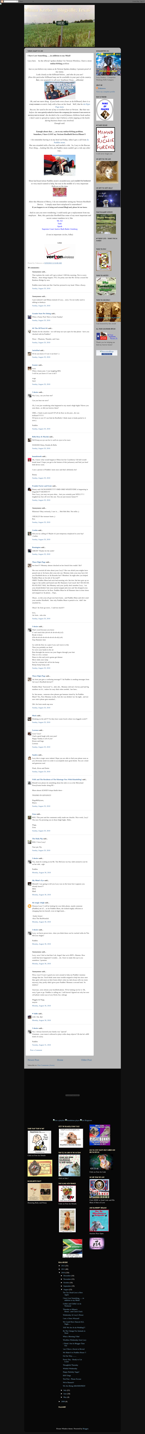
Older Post (86, 1060)
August (66, 1289)
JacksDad (36, 350)
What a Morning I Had (71, 1336)
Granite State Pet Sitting (41, 314)
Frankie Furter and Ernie (42, 486)
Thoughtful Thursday (70, 1365)
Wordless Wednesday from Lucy (74, 1340)
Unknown (102, 88)
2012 (63, 1266)
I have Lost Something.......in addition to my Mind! (73, 1299)
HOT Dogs (67, 1376)
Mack (34, 716)
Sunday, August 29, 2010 (41, 288)
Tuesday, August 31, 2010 (41, 1045)
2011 (63, 1269)
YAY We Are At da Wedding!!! (74, 1328)
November (67, 1279)
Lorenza (35, 730)
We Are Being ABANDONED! (74, 1386)
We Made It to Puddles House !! (74, 1352)
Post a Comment (36, 1050)
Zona (34, 814)
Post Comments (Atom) (45, 1065)
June (65, 1394)
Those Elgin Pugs (38, 562)
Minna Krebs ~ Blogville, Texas (57, 10)
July (65, 1390)
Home (60, 1060)
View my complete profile (105, 92)
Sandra (35, 755)
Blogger (85, 1429)
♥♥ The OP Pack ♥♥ (40, 328)
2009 (63, 1401)
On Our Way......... (69, 1356)
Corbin (35, 530)
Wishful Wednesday (70, 1368)
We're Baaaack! (68, 1382)
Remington (36, 547)
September (67, 1286)
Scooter (35, 365)
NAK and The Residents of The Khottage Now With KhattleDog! (57, 779)
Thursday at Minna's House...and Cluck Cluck (72, 1310)
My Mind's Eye (38, 880)
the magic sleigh (38, 903)
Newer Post (33, 1060)
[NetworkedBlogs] (107, 351)
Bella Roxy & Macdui (40, 437)
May (65, 1397)
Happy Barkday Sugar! (71, 1372)
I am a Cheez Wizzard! (71, 1318)
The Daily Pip (37, 839)
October (66, 1283)
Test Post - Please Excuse (72, 1379)
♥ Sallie (35, 1014)
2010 (63, 1273)
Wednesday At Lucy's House (73, 1315)
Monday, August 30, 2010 (41, 873)
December (67, 1276)
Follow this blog (106, 354)
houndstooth (37, 456)
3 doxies (35, 392)
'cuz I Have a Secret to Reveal (74, 1349)
